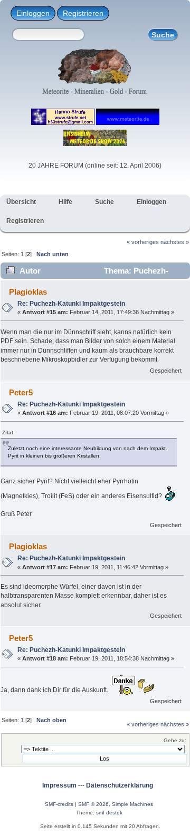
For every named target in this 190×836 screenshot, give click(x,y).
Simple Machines (132, 804)
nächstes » (174, 242)
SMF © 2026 (93, 804)
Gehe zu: (175, 740)
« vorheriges (143, 242)
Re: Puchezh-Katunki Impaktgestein (71, 303)
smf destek (109, 812)
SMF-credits (59, 804)
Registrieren (83, 13)
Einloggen (33, 13)
